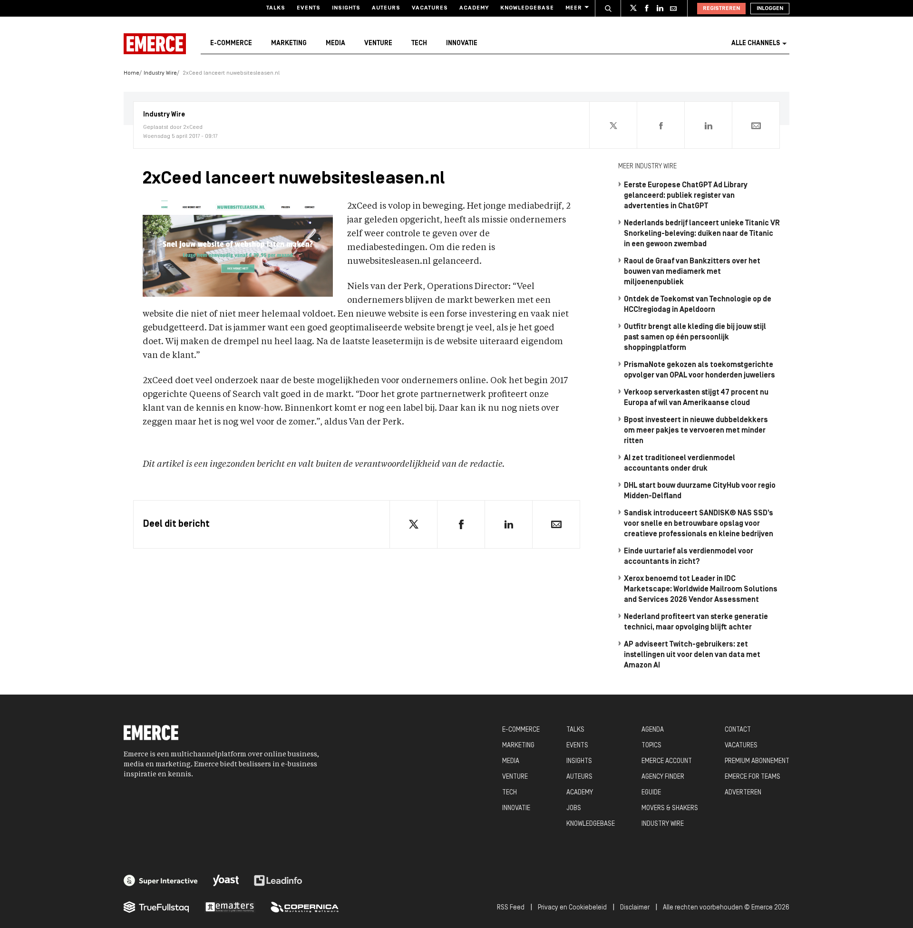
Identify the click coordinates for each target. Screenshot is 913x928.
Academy (474, 8)
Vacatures (430, 8)
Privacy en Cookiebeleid (572, 907)
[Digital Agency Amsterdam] (161, 880)
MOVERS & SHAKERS (669, 808)
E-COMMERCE (521, 730)
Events (309, 8)
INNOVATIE (516, 808)
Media (335, 43)
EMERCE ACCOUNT (666, 761)
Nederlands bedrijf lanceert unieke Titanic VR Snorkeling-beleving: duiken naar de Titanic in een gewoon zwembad (702, 234)
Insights (346, 8)
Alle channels (755, 43)
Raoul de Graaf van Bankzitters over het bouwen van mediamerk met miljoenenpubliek (692, 272)
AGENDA (652, 730)
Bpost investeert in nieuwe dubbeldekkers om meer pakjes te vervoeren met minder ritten (696, 430)
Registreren (721, 8)
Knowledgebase (527, 8)
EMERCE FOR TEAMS (752, 777)
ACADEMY (579, 792)
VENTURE (515, 777)
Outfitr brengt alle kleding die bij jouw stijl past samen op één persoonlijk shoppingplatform (695, 337)
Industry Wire (160, 73)
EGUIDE (651, 792)
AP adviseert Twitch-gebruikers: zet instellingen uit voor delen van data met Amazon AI (692, 655)
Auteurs (386, 8)
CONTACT (738, 730)
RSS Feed (510, 907)
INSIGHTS (579, 761)
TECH (509, 792)
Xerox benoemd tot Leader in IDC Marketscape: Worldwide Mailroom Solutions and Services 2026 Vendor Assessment (700, 589)
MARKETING (518, 745)
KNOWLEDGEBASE (590, 824)
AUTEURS (579, 777)
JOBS (573, 808)
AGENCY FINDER (662, 777)
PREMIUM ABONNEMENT (757, 761)
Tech (419, 43)
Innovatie (461, 43)
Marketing (289, 43)
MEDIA (510, 761)
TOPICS (651, 745)
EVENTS (577, 745)
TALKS (575, 730)
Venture (378, 43)
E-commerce (231, 43)
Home (131, 73)
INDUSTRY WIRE (662, 824)
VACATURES (741, 745)
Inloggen (770, 8)
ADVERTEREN (743, 792)
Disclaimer (635, 907)
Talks (275, 8)
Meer (573, 8)
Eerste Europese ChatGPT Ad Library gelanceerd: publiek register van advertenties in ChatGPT (686, 196)
